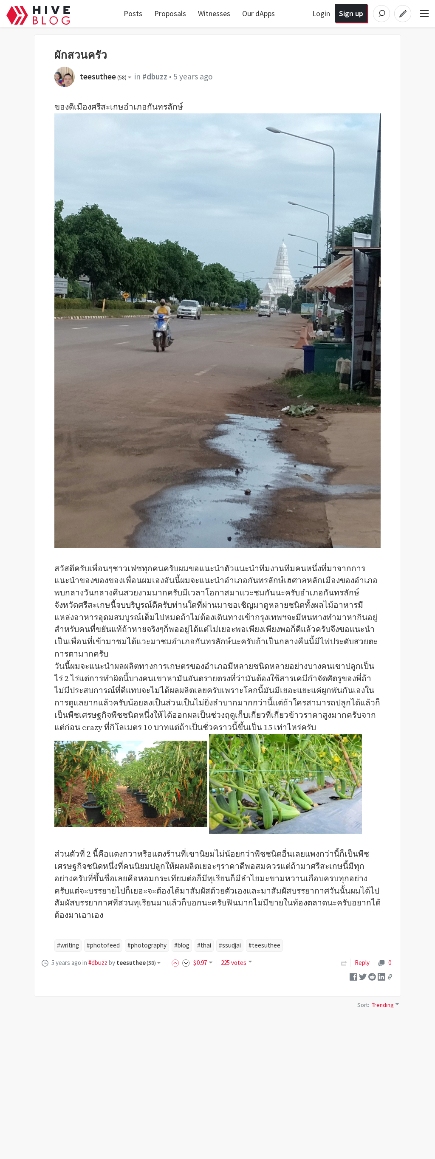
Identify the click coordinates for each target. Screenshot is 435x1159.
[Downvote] (186, 963)
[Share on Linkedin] (381, 976)
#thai (204, 945)
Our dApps (258, 13)
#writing (68, 945)
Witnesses (214, 13)
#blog (181, 945)
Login (321, 13)
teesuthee (103, 76)
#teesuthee (264, 945)
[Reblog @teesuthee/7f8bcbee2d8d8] (344, 963)
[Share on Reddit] (372, 976)
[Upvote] (177, 963)
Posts (133, 13)
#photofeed (103, 945)
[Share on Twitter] (363, 976)
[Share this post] (390, 977)
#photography (147, 945)
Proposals (170, 13)
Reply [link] (362, 963)
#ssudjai (230, 945)
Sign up (351, 13)
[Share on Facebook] (353, 976)
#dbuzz (154, 76)
